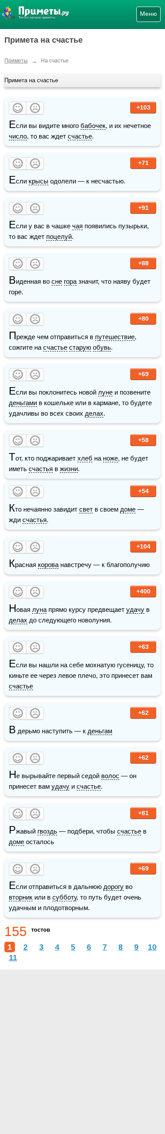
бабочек (93, 125)
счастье (80, 136)
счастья (41, 468)
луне (105, 392)
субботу (64, 897)
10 (152, 947)
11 (13, 957)
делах (94, 413)
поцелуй (59, 236)
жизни (69, 468)
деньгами (23, 402)
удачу (135, 609)
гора (70, 281)
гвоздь (47, 831)
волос (110, 775)
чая (77, 226)
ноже (110, 458)
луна (39, 609)
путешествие (115, 336)
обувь (102, 347)
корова (48, 564)
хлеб (84, 458)
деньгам (100, 731)
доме (128, 509)
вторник (21, 897)
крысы (38, 181)
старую (80, 347)
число (18, 136)
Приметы (16, 61)
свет (86, 509)
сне (56, 281)
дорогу (113, 886)
